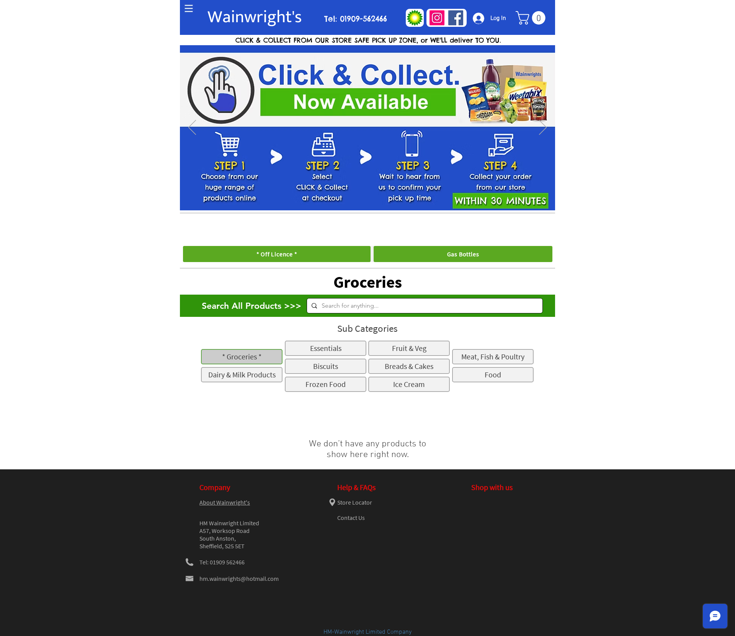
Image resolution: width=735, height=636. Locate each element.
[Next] (543, 128)
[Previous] (192, 128)
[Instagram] (437, 17)
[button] (532, 18)
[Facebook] (455, 17)
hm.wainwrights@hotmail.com (239, 578)
